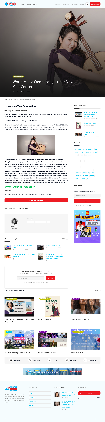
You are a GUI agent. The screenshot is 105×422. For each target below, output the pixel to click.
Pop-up (91, 169)
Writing (83, 178)
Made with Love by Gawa (11, 419)
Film (82, 161)
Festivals (77, 161)
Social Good (78, 175)
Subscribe (96, 4)
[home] (10, 4)
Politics (85, 169)
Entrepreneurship (79, 158)
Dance (76, 155)
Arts (32, 221)
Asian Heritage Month (88, 149)
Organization (78, 169)
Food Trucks (92, 161)
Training (77, 178)
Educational (88, 155)
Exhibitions (88, 158)
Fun (48, 221)
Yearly (88, 178)
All (28, 221)
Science (92, 172)
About (35, 4)
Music (36, 221)
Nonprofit (96, 167)
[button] (22, 4)
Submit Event (74, 4)
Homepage (98, 419)
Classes (76, 152)
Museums (77, 167)
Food (86, 161)
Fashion (94, 158)
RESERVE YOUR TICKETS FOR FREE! (20, 187)
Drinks (81, 155)
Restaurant (86, 172)
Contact (85, 419)
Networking (88, 167)
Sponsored (85, 175)
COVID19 (95, 152)
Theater (92, 175)
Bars (96, 149)
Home (6, 99)
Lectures (94, 164)
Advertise (57, 4)
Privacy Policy (45, 282)
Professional (78, 172)
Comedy (82, 152)
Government (82, 164)
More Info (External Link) (36, 200)
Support (81, 4)
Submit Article (65, 4)
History (88, 164)
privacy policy (91, 419)
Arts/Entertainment (18, 76)
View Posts (14, 228)
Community (42, 221)
